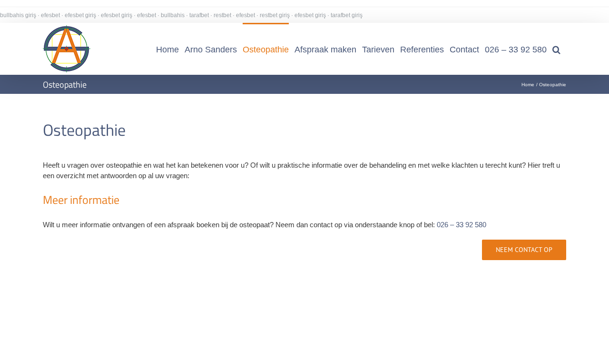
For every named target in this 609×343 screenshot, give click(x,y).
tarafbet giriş (347, 15)
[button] (556, 49)
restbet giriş (275, 15)
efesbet (50, 15)
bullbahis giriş (18, 15)
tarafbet (199, 15)
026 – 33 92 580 (461, 225)
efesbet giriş (80, 15)
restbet (222, 15)
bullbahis (173, 15)
